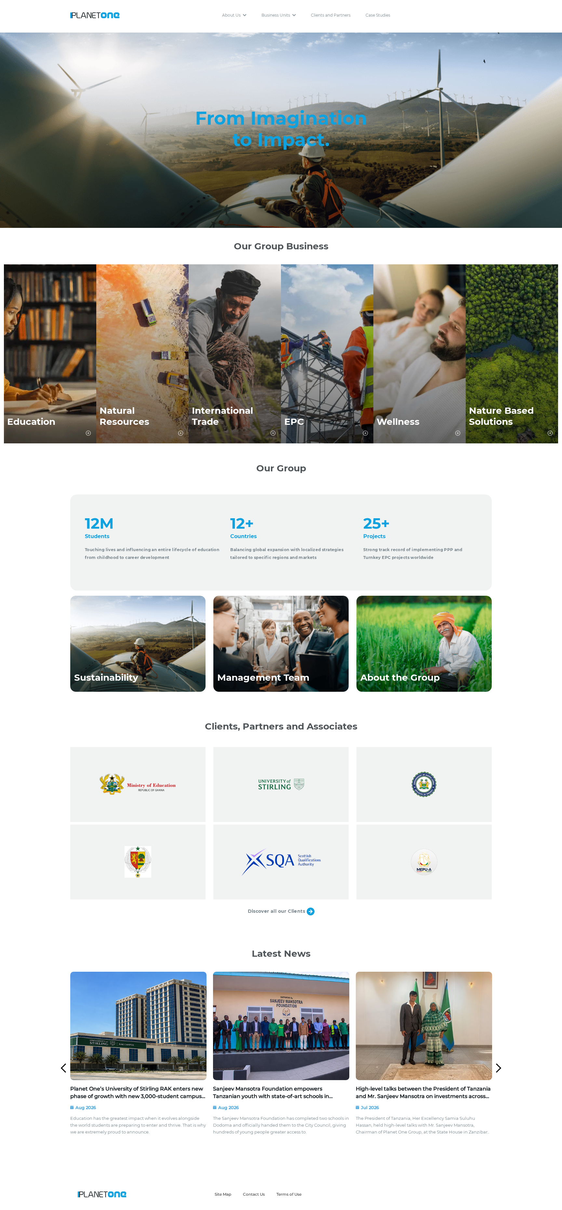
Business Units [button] (276, 15)
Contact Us (254, 1194)
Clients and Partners (331, 15)
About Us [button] (232, 15)
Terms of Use (288, 1194)
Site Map (223, 1194)
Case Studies (378, 15)
